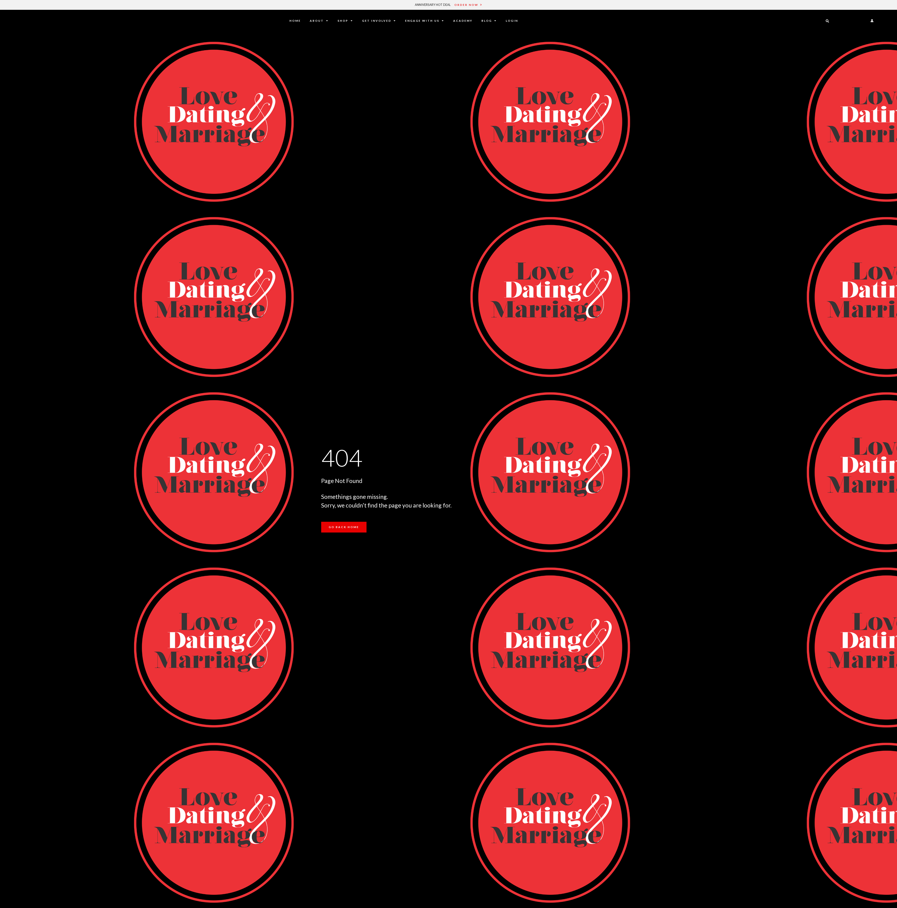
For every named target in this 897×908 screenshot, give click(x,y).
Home (295, 20)
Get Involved (376, 20)
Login (512, 20)
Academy (463, 20)
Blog (486, 20)
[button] (827, 21)
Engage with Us (422, 20)
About (317, 20)
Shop (343, 20)
